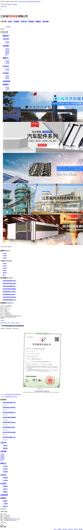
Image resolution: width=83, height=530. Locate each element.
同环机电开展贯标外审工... (10, 286)
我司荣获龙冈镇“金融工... (9, 294)
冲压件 (19, 1)
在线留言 (7, 87)
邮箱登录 (15, 4)
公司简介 (7, 41)
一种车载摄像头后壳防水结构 (10, 396)
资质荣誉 (7, 75)
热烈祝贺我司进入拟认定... (10, 291)
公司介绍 (6, 39)
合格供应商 (6, 81)
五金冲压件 (70, 529)
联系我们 (9, 4)
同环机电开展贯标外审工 (9, 412)
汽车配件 (23, 1)
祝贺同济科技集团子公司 (9, 437)
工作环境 (7, 70)
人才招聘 (7, 88)
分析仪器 (7, 51)
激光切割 (38, 1)
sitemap (15, 520)
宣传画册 (7, 68)
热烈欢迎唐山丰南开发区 (9, 407)
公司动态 (7, 60)
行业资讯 (7, 61)
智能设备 (7, 78)
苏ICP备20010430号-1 (8, 520)
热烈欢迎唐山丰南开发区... (10, 283)
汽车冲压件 (64, 529)
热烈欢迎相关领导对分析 (9, 402)
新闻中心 (6, 58)
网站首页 (4, 4)
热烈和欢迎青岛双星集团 (9, 417)
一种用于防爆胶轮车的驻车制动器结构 (12, 394)
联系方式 (7, 89)
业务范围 (6, 46)
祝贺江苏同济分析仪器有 (9, 432)
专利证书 (7, 77)
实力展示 (6, 73)
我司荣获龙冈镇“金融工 (9, 427)
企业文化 (6, 66)
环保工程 (27, 1)
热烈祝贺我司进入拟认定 (9, 422)
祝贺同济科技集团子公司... (10, 300)
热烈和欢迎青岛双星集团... (10, 289)
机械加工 (34, 1)
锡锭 (6, 54)
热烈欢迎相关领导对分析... (10, 280)
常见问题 (7, 63)
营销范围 (7, 42)
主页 (8, 322)
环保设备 (31, 1)
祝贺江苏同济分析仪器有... (10, 297)
